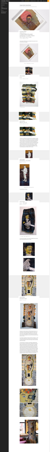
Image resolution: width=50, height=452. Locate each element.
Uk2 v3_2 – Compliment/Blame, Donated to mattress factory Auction (27, 35)
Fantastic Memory (23, 31)
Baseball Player (25, 160)
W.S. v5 (2, 6)
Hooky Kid (23, 298)
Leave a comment (26, 38)
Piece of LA (23, 122)
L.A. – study (23, 203)
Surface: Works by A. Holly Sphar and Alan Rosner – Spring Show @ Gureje (4, 12)
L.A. (21, 77)
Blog (20, 31)
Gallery (21, 204)
